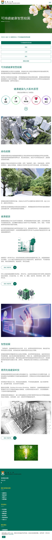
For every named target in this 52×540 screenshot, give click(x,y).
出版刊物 (4, 511)
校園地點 (4, 499)
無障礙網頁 (5, 529)
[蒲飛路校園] (10, 2)
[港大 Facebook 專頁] (1, 482)
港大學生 (4, 515)
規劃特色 (13, 37)
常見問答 (4, 509)
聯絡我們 (4, 513)
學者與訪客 (5, 517)
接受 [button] (4, 536)
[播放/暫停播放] (26, 108)
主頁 (2, 37)
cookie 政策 (10, 534)
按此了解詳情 (7, 267)
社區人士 (4, 519)
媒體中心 (4, 497)
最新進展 (4, 495)
